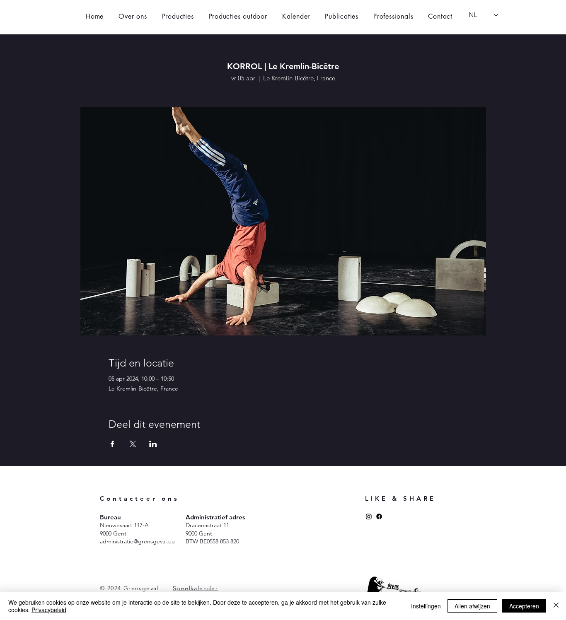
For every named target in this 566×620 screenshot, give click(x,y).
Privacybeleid (48, 610)
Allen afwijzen (472, 606)
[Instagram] (368, 516)
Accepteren (524, 606)
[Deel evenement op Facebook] (112, 444)
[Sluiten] (556, 605)
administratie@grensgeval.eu (137, 541)
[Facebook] (379, 516)
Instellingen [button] (426, 606)
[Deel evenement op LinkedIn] (153, 444)
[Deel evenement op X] (133, 444)
